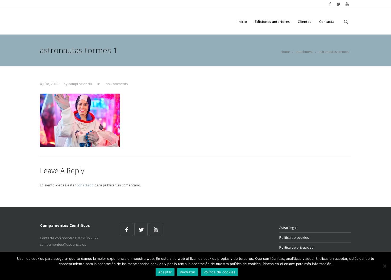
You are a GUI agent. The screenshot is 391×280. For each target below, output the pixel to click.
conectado (85, 185)
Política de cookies (294, 237)
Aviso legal (288, 227)
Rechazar (188, 272)
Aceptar (165, 272)
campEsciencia (80, 83)
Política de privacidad (296, 247)
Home (285, 51)
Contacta (326, 21)
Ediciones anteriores (272, 21)
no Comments (117, 83)
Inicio (242, 21)
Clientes (304, 21)
